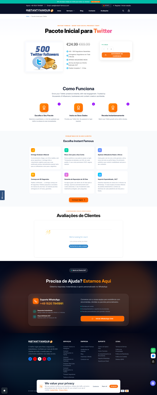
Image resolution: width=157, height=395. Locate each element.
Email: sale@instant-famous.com (58, 5)
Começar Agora (77, 200)
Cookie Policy (54, 390)
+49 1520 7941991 (51, 303)
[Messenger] (153, 356)
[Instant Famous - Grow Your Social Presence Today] (40, 11)
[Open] (4, 390)
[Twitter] (39, 359)
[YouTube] (35, 359)
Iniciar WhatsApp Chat (104, 319)
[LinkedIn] (49, 359)
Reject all (104, 386)
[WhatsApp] (153, 350)
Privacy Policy (63, 390)
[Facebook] (30, 359)
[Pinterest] (44, 359)
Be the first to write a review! (78, 246)
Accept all (113, 386)
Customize (96, 386)
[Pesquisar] (123, 11)
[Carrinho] (153, 361)
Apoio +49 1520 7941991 (34, 5)
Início (27, 16)
